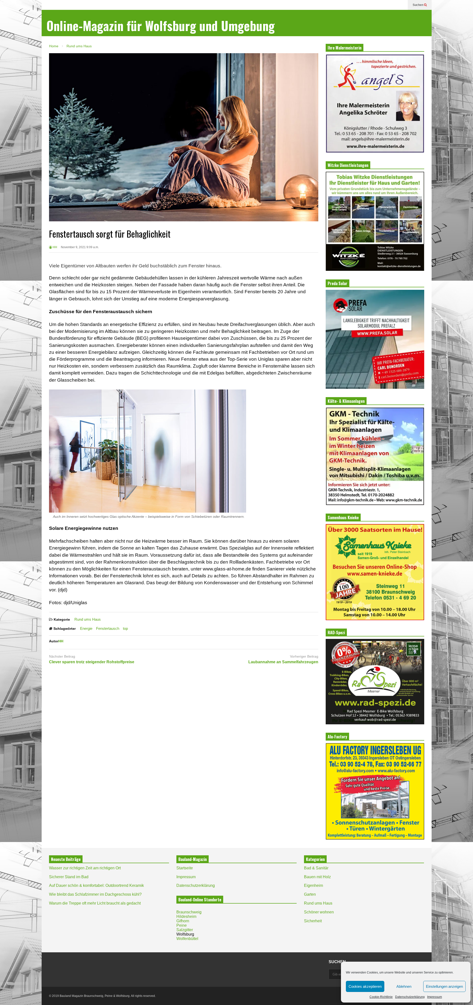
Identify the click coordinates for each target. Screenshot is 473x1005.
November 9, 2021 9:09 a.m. (80, 247)
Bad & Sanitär (316, 868)
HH (54, 247)
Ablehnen (403, 986)
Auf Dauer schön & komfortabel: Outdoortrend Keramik (96, 885)
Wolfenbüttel (187, 939)
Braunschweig (189, 912)
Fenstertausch (107, 628)
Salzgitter (184, 930)
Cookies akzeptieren (365, 986)
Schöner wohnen (319, 912)
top (125, 628)
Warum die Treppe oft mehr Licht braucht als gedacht (95, 903)
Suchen (418, 5)
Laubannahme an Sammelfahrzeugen (283, 662)
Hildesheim (186, 916)
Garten (310, 894)
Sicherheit (313, 921)
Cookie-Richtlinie (381, 997)
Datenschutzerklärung (410, 997)
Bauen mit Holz (317, 877)
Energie (86, 628)
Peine (181, 925)
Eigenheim (313, 885)
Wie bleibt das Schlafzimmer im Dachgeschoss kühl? (95, 894)
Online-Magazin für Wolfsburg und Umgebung (161, 25)
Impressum (434, 997)
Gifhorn (182, 921)
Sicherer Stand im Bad (68, 877)
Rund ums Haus (87, 619)
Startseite (184, 868)
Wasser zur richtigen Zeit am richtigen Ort (85, 868)
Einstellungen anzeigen (444, 986)
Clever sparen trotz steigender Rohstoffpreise (91, 662)
